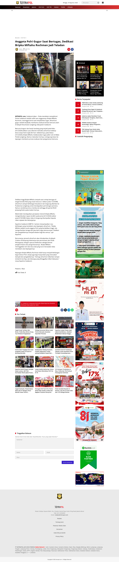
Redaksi (59, 518)
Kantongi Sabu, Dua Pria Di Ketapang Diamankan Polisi (96, 76)
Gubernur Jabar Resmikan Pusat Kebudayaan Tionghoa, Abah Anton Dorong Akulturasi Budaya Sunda (92, 117)
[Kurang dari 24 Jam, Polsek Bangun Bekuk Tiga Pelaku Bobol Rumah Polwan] (96, 85)
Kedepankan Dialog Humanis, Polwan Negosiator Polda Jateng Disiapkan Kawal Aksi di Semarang (44, 351)
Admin (20, 48)
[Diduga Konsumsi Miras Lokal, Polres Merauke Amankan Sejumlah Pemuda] (44, 322)
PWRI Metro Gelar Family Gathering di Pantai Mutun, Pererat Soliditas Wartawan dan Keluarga (92, 103)
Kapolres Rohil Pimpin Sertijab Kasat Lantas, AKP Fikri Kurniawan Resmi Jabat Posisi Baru (24, 371)
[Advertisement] (112, 35)
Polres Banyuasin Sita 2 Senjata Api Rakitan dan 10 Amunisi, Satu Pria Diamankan (82, 76)
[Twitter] (65, 309)
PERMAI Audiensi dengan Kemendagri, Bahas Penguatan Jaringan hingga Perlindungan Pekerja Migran (91, 123)
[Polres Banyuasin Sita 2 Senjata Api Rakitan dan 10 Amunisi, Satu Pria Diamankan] (83, 69)
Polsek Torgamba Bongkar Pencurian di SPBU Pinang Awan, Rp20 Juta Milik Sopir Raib (82, 92)
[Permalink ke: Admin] (17, 49)
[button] (98, 2)
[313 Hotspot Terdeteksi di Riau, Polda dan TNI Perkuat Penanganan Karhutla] (64, 362)
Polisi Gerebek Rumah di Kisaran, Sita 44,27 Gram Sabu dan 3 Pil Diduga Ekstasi (64, 390)
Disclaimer (59, 529)
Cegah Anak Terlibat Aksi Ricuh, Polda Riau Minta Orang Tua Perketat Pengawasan (24, 331)
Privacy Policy (59, 536)
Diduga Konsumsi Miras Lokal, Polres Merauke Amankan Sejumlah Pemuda (44, 331)
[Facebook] (62, 309)
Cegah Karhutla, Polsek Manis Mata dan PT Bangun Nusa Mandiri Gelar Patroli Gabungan (24, 390)
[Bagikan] (72, 49)
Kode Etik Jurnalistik (59, 533)
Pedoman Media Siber (59, 525)
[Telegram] (68, 309)
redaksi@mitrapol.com (61, 515)
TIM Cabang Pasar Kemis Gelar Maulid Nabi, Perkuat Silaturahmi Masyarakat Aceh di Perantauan (92, 130)
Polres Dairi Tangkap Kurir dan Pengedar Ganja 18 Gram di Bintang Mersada (24, 351)
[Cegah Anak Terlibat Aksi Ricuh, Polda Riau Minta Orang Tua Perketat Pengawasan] (24, 322)
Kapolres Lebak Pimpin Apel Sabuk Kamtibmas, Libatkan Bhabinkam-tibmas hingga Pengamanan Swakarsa (63, 331)
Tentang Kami (59, 522)
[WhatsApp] (72, 309)
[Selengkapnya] (101, 63)
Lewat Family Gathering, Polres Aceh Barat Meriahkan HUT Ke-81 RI (44, 371)
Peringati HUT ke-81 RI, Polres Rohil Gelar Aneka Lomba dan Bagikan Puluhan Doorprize (44, 390)
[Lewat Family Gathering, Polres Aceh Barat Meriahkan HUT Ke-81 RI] (44, 362)
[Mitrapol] (24, 2)
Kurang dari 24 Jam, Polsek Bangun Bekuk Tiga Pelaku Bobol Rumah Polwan (96, 92)
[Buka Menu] (103, 3)
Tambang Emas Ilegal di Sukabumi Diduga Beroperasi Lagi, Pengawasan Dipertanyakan (93, 110)
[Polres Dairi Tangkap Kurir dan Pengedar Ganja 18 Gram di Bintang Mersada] (24, 342)
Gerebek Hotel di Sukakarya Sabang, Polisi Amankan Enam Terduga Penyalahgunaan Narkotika (64, 351)
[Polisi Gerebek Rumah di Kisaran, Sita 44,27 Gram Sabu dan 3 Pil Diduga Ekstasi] (64, 381)
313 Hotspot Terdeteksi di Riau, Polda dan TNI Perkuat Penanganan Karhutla (63, 371)
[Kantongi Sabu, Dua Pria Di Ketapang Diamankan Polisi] (96, 69)
